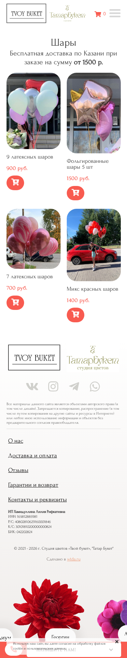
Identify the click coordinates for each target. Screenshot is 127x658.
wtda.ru (73, 559)
